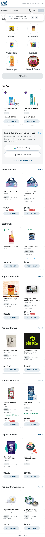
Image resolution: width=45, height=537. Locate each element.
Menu (5, 11)
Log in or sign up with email (22, 160)
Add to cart (11, 213)
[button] (24, 17)
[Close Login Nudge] (41, 17)
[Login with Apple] (36, 17)
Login (33, 10)
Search (15, 10)
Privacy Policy (22, 535)
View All (22, 76)
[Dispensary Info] (2, 16)
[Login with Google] (32, 17)
